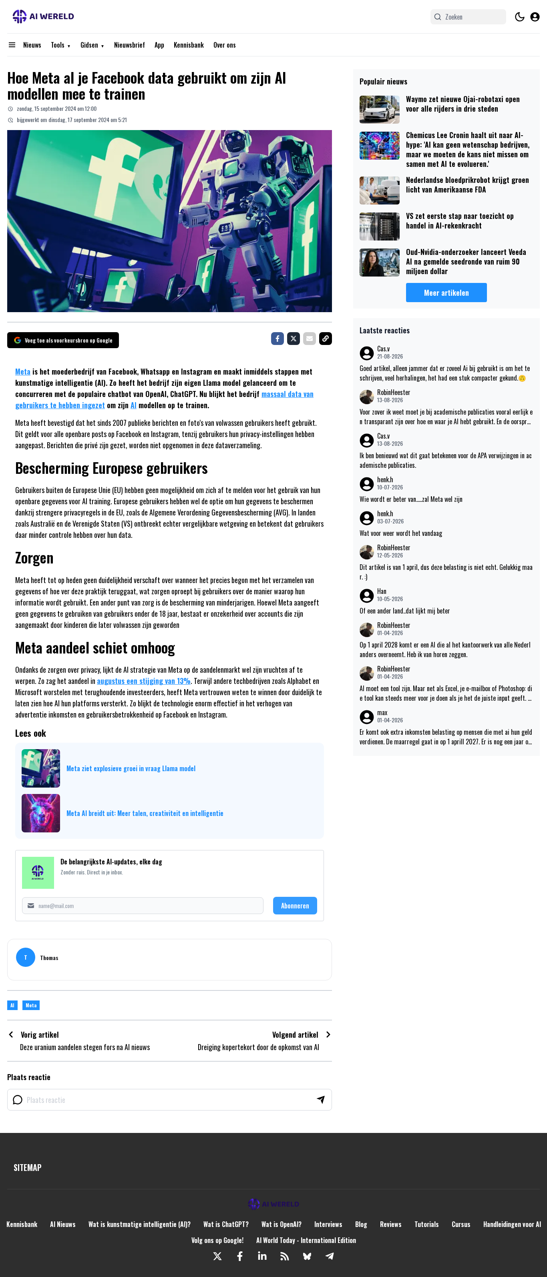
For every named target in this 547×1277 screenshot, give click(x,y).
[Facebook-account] (240, 1256)
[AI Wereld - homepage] (43, 16)
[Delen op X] (293, 338)
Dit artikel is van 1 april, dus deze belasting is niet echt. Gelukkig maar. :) (446, 571)
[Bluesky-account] (307, 1256)
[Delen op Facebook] (277, 338)
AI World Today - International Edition (306, 1240)
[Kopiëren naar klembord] (325, 338)
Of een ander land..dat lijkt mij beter (405, 610)
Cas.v (383, 348)
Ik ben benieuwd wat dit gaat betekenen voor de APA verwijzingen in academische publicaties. (446, 460)
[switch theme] (519, 16)
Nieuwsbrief (129, 45)
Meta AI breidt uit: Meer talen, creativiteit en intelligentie (144, 813)
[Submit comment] (320, 1099)
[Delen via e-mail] (309, 338)
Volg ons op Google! (217, 1240)
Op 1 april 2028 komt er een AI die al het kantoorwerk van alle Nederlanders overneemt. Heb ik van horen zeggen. (445, 649)
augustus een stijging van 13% (144, 681)
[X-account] (217, 1256)
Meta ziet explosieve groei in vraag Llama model (130, 768)
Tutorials (426, 1224)
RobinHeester (393, 392)
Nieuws (32, 45)
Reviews (391, 1224)
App (159, 45)
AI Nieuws (63, 1224)
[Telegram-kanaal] (329, 1256)
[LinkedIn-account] (262, 1256)
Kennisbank (189, 45)
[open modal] (535, 17)
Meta (22, 371)
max (382, 712)
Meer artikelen (446, 292)
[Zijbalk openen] (12, 45)
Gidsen (89, 45)
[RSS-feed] (285, 1256)
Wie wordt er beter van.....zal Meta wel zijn (411, 499)
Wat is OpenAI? (281, 1224)
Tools (57, 45)
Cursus (461, 1224)
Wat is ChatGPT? (226, 1224)
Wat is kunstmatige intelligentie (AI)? (139, 1224)
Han (381, 591)
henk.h (385, 479)
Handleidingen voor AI (512, 1224)
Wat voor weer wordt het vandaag (401, 533)
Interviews (328, 1224)
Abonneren (295, 905)
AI (134, 405)
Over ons (224, 45)
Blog (361, 1224)
